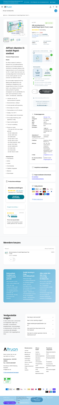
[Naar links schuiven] (21, 34)
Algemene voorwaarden (38, 360)
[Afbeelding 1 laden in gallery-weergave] (6, 40)
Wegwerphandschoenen (50, 353)
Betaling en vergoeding (27, 355)
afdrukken (37, 358)
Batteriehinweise (39, 373)
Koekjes (37, 371)
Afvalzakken (49, 361)
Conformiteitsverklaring (38, 178)
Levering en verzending (27, 359)
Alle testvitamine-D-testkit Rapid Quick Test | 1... (19, 15)
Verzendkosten (35, 35)
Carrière (37, 352)
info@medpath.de (47, 159)
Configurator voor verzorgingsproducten (40, 2)
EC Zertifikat (35, 176)
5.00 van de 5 (19, 190)
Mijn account (28, 352)
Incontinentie (49, 363)
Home (6, 15)
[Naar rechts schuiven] (24, 34)
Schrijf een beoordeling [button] (15, 197)
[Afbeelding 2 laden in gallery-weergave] (12, 40)
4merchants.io (11, 399)
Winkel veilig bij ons (38, 199)
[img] (10, 213)
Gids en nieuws (28, 362)
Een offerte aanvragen (42, 105)
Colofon (26, 370)
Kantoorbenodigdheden (50, 370)
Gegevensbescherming (29, 367)
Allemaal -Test (46, 117)
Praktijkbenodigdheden (50, 366)
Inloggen (54, 2)
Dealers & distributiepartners (39, 355)
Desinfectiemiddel (50, 356)
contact (26, 350)
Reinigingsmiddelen (50, 358)
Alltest (34, 22)
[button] (2, 6)
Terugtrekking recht (38, 364)
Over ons (27, 364)
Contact (27, 2)
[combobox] (29, 11)
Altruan (8, 397)
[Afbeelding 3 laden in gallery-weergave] (18, 40)
